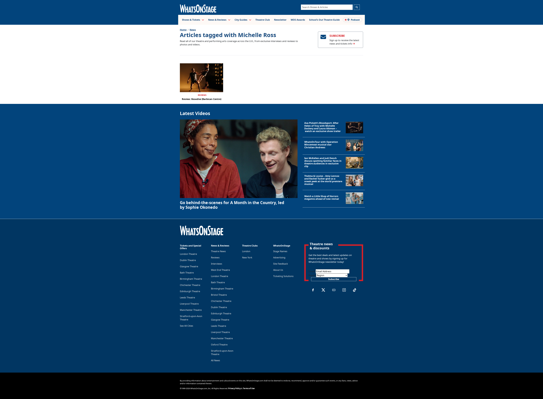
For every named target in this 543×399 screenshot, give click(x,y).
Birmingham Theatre (191, 278)
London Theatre (188, 254)
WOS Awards (298, 19)
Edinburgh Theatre (190, 291)
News (193, 29)
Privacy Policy (234, 388)
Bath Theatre (187, 272)
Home (183, 29)
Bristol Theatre (219, 294)
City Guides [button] (241, 19)
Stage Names (280, 251)
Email (312, 271)
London (246, 251)
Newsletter (280, 19)
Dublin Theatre (188, 260)
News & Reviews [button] (217, 19)
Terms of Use (249, 388)
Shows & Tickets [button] (191, 19)
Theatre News (218, 251)
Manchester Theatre (191, 310)
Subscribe (333, 279)
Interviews (216, 263)
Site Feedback (280, 263)
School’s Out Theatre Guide (324, 19)
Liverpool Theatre (189, 303)
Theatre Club (262, 19)
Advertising (279, 257)
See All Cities (186, 325)
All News (215, 360)
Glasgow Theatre (189, 266)
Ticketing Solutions (283, 276)
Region (312, 275)
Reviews (202, 95)
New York (247, 257)
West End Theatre (220, 270)
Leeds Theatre (187, 297)
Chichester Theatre (190, 285)
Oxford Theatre (219, 344)
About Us (278, 270)
